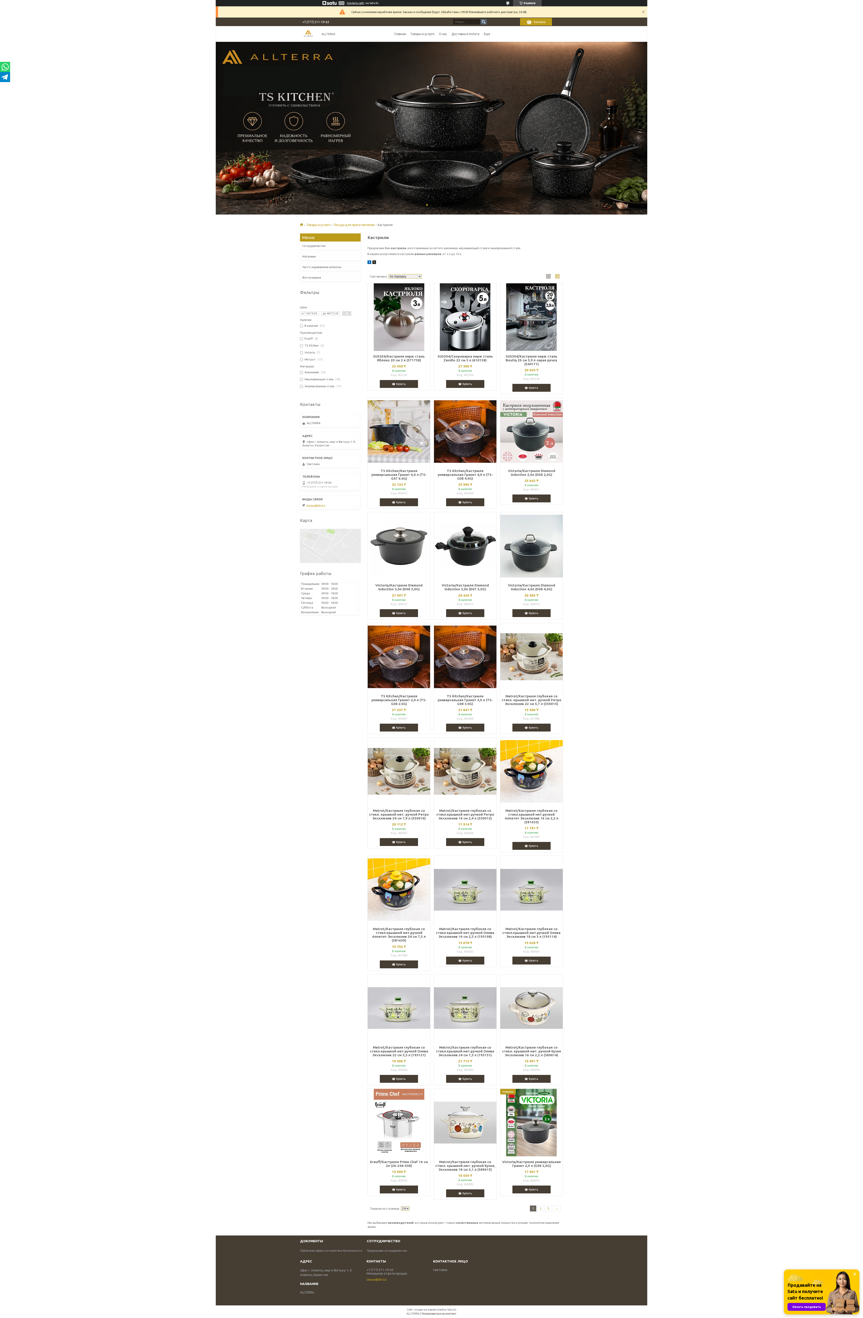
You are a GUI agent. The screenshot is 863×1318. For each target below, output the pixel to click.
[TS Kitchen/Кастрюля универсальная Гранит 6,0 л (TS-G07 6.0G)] (399, 431)
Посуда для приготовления (354, 225)
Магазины (309, 256)
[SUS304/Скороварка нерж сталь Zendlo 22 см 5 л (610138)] (465, 317)
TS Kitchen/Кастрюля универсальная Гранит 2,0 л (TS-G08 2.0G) (399, 700)
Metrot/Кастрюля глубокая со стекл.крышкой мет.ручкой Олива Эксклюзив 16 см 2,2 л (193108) (465, 932)
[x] (374, 262)
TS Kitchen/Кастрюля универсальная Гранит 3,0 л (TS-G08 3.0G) (465, 700)
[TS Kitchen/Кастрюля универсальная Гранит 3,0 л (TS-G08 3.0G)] (465, 657)
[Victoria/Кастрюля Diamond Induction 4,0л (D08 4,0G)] (531, 546)
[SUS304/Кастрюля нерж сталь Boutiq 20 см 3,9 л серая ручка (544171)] (531, 317)
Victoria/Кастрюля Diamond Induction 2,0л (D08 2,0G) (531, 473)
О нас (443, 34)
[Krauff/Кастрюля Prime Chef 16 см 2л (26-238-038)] (399, 1122)
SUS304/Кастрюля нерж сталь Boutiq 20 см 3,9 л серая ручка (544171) (531, 360)
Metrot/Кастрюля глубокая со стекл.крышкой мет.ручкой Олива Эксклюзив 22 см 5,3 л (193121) (399, 1051)
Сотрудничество (314, 245)
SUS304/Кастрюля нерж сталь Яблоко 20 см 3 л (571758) (399, 358)
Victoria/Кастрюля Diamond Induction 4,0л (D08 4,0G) (531, 587)
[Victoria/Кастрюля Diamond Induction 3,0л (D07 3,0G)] (465, 546)
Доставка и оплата (465, 34)
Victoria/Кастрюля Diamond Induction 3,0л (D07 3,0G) (465, 587)
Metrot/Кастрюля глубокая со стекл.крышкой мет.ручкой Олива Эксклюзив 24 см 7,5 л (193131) (465, 1051)
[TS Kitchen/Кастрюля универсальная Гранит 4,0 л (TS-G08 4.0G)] (465, 431)
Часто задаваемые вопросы (321, 267)
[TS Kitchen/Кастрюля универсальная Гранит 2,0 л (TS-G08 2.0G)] (399, 657)
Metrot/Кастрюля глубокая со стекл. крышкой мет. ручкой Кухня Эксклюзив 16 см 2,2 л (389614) (531, 1051)
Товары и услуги (422, 34)
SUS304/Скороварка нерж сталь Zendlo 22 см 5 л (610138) (465, 358)
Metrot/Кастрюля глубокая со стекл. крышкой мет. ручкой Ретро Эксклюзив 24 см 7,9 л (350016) (399, 814)
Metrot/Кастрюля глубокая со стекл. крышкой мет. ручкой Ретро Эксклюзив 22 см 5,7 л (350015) (531, 700)
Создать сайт (356, 3)
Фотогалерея (311, 277)
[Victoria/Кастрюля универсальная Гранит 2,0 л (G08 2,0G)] (531, 1122)
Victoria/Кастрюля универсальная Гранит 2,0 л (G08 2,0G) (531, 1164)
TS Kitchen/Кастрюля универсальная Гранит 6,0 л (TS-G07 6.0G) (399, 474)
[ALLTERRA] (308, 34)
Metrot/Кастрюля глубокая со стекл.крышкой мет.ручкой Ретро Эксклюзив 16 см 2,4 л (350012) (465, 814)
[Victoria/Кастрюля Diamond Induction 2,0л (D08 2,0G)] (531, 431)
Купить (401, 383)
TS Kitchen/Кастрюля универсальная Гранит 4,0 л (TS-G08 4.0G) (465, 474)
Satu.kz (451, 1309)
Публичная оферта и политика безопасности (331, 1250)
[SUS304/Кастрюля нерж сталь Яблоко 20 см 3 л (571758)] (399, 317)
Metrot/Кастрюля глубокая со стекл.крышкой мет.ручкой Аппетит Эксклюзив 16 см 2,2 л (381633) (531, 816)
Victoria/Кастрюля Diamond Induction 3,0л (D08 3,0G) (399, 587)
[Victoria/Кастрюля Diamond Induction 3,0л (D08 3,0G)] (399, 546)
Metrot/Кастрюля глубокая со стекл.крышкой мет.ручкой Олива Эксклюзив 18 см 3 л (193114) (531, 932)
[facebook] (369, 262)
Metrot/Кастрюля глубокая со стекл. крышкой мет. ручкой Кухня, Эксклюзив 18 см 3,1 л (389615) (465, 1165)
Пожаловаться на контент (439, 1313)
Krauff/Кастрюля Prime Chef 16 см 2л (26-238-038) (399, 1164)
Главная (400, 34)
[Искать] (483, 22)
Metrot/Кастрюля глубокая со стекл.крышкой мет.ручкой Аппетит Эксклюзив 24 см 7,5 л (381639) (399, 934)
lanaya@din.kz (316, 505)
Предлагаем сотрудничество (387, 1250)
